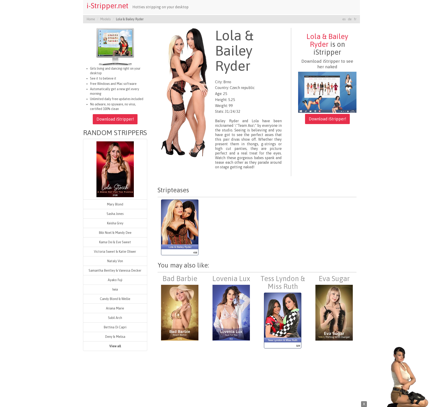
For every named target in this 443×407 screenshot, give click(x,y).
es (344, 19)
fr (355, 19)
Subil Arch (115, 318)
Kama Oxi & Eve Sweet (115, 242)
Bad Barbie (179, 278)
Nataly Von (115, 261)
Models (105, 19)
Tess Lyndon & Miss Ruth (282, 282)
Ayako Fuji (115, 280)
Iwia (115, 289)
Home (91, 19)
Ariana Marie (115, 308)
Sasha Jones (115, 214)
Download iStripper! (115, 119)
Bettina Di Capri (115, 327)
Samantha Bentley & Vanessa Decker (115, 270)
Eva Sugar (334, 278)
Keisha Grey (115, 223)
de (350, 19)
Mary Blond (115, 204)
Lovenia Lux (231, 278)
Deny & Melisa (115, 337)
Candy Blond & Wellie (115, 299)
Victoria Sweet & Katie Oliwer (115, 251)
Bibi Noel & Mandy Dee (115, 233)
